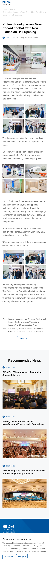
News (11, 9)
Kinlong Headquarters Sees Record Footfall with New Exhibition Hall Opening (24, 13)
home (4, 9)
